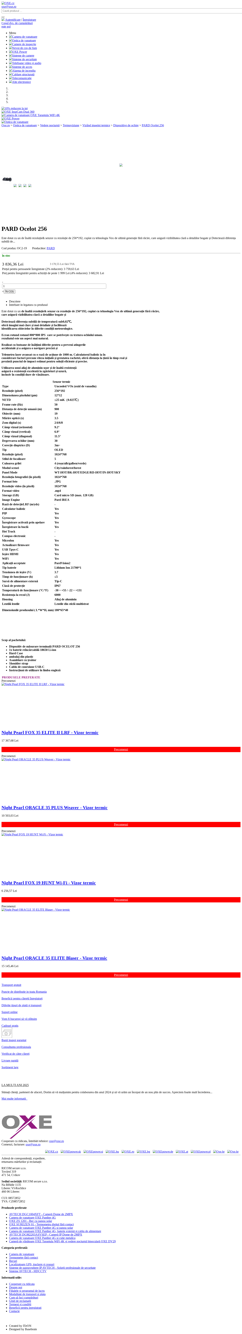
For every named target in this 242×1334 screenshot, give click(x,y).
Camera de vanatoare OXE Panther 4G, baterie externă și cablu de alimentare (55, 1231)
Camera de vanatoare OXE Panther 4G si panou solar (41, 1227)
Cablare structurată (23, 74)
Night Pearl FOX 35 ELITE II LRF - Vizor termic (50, 732)
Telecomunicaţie (22, 78)
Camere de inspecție (24, 44)
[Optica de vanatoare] (15, 122)
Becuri (13, 1261)
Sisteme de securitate (24, 59)
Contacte (14, 1311)
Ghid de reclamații (20, 1301)
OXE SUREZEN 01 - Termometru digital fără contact (41, 1224)
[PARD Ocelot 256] (121, 169)
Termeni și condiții (20, 1304)
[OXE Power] (10, 118)
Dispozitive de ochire (126, 125)
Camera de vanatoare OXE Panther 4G (32, 1217)
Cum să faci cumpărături (23, 1297)
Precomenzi (121, 749)
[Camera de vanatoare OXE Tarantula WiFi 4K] (31, 115)
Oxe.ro (6, 125)
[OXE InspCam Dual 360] (18, 111)
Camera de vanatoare (24, 36)
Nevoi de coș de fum (24, 48)
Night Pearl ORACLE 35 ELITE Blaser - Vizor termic (54, 958)
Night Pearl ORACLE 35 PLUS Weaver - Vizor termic (55, 807)
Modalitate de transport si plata (27, 1294)
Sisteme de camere (23, 55)
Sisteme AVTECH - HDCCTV (28, 1271)
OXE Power (19, 51)
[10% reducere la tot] (15, 108)
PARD (51, 248)
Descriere (14, 301)
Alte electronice (21, 82)
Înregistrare (29, 19)
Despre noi (15, 1287)
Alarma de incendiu (24, 70)
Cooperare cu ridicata (22, 1284)
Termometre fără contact (23, 1257)
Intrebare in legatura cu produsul (28, 304)
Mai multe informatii (14, 1098)
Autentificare (13, 19)
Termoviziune (71, 125)
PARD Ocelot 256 (153, 125)
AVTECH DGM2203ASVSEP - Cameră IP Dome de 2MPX (45, 1234)
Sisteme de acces (22, 66)
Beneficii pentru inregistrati (25, 1307)
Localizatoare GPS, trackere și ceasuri (31, 1264)
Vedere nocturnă (50, 125)
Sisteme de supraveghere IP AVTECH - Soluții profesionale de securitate (52, 1267)
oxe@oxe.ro (9, 6)
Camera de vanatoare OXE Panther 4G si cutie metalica (42, 1238)
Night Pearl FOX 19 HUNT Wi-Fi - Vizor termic (49, 882)
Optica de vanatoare (24, 40)
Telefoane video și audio (26, 63)
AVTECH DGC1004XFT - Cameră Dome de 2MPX (41, 1214)
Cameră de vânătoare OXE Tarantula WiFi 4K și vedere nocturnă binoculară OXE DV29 (62, 1241)
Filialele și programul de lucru (27, 1290)
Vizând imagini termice (96, 125)
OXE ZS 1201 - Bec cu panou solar (30, 1221)
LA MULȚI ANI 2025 (15, 1085)
